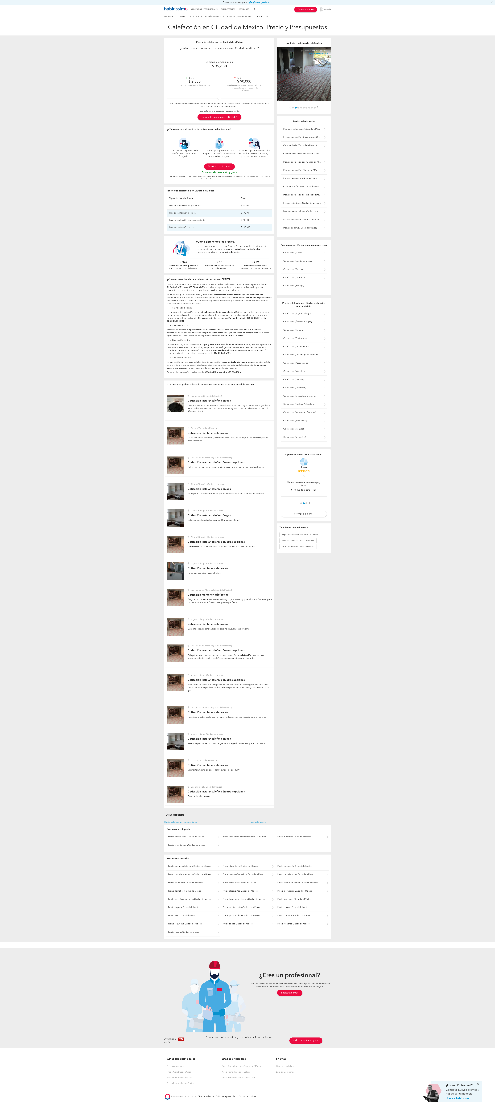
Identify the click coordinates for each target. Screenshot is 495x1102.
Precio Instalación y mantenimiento (180, 822)
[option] (304, 74)
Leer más (306, 494)
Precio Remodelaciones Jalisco (235, 1072)
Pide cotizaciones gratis (305, 1040)
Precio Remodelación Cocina (180, 1083)
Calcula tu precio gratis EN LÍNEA (219, 117)
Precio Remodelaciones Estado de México (241, 1066)
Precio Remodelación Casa (179, 1078)
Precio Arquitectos (175, 1066)
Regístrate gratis (289, 993)
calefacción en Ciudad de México (300, 542)
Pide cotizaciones (306, 10)
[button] (290, 107)
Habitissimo (169, 17)
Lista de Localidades (285, 1066)
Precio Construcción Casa (179, 1072)
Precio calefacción (257, 822)
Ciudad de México (212, 17)
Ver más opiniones (304, 521)
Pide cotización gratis (219, 166)
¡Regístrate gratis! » (259, 2)
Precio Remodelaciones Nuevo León (238, 1078)
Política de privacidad (226, 1097)
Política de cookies (247, 1097)
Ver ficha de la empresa (303, 498)
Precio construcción (189, 17)
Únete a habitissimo (458, 1098)
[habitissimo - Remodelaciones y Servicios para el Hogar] (176, 9)
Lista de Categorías (285, 1072)
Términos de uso (206, 1097)
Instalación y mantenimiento (239, 17)
